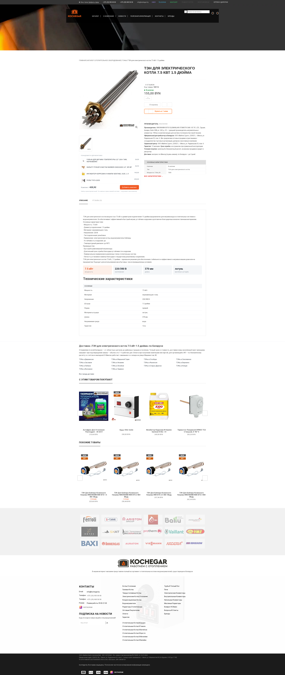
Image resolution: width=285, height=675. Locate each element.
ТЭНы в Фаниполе (150, 362)
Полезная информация (140, 16)
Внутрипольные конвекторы (174, 596)
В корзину (153, 105)
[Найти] (185, 11)
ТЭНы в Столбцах (150, 359)
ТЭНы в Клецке (181, 366)
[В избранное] (165, 105)
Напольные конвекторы (173, 600)
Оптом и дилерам (220, 2)
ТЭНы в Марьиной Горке (120, 359)
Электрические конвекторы (174, 593)
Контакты (159, 16)
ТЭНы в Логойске (117, 366)
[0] (211, 15)
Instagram (87, 607)
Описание (83, 200)
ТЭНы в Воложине (85, 369)
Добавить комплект (129, 187)
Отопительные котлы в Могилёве (135, 637)
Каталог (95, 16)
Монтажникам (203, 2)
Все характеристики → (153, 176)
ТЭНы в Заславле (85, 362)
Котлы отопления (129, 586)
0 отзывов (149, 85)
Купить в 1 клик (161, 111)
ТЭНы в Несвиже (117, 362)
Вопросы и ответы (171, 610)
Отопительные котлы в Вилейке (134, 640)
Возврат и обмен (170, 607)
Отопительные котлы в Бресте (134, 633)
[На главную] (74, 13)
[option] (110, 98)
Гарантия (125, 617)
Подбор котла (187, 2)
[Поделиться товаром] (170, 104)
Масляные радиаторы (172, 603)
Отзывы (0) (97, 200)
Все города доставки (86, 374)
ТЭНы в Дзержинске (86, 359)
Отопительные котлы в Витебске (134, 630)
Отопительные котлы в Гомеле (134, 626)
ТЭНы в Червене (117, 369)
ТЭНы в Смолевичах (183, 359)
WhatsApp (173, 2)
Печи (166, 589)
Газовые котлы (128, 589)
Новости (122, 16)
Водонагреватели (129, 603)
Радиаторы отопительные (132, 607)
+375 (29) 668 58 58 (126, 2)
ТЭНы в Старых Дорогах (153, 366)
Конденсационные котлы (131, 600)
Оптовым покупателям (130, 610)
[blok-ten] (136, 127)
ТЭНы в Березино (182, 362)
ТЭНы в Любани (85, 366)
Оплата (125, 614)
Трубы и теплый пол (171, 586)
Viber (154, 2)
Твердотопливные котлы (131, 593)
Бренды (171, 16)
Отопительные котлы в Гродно (133, 623)
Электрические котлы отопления (135, 596)
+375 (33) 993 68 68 (109, 2)
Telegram (162, 2)
